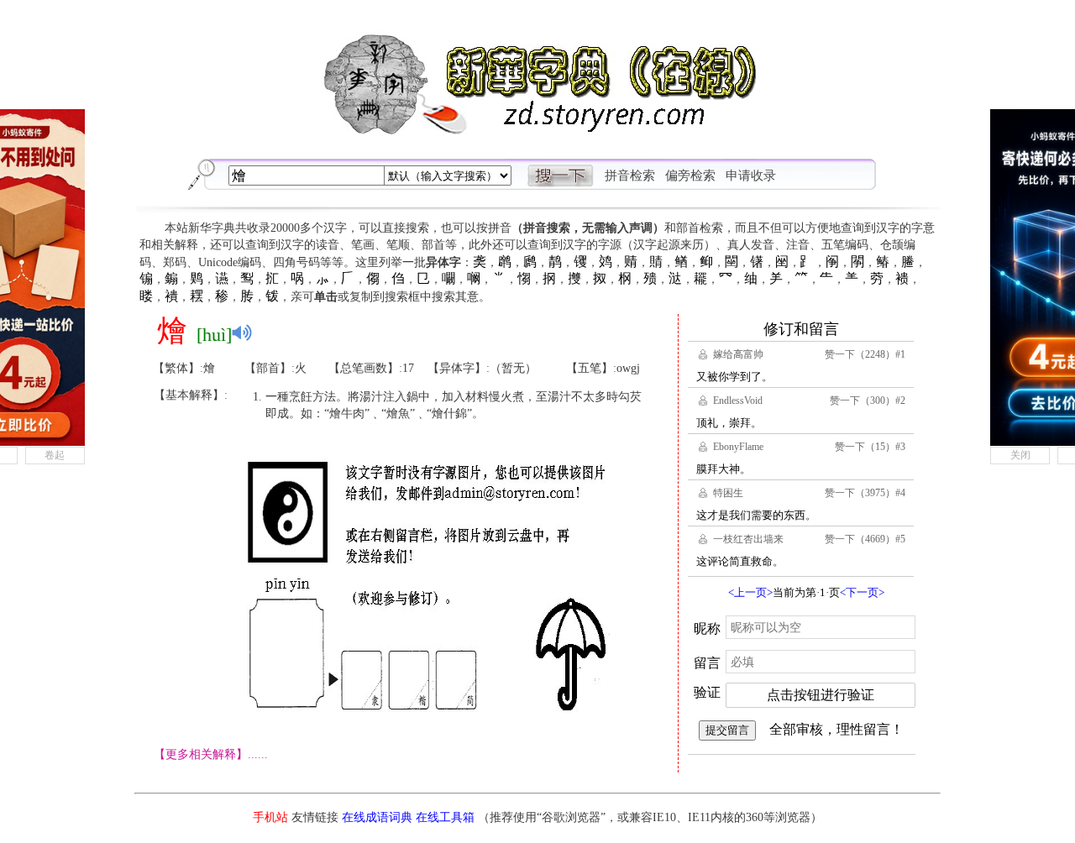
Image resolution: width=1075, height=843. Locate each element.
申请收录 (751, 175)
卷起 (55, 455)
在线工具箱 (445, 817)
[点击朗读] (242, 332)
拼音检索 (630, 175)
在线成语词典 (377, 817)
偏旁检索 (690, 175)
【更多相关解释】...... (211, 754)
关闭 (1020, 455)
